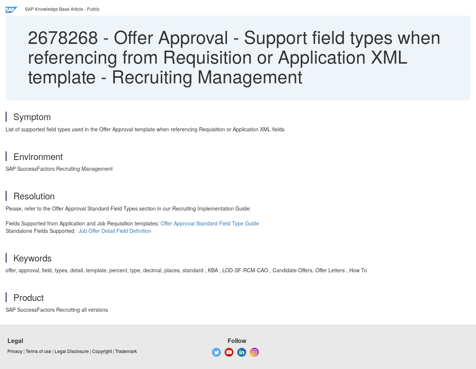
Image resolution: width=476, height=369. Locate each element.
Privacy (14, 351)
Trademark (126, 351)
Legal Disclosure (72, 351)
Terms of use (38, 351)
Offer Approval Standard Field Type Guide (210, 223)
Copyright (102, 351)
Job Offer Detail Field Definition (114, 230)
